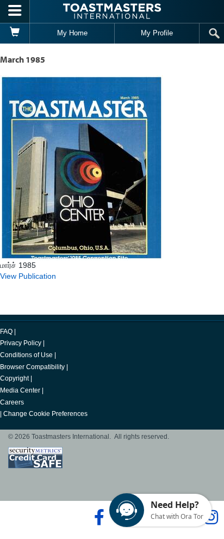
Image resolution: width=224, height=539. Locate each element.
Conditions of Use (26, 355)
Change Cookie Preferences (45, 414)
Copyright (14, 378)
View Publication (28, 276)
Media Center (20, 390)
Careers (12, 402)
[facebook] (97, 517)
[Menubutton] (15, 11)
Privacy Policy (20, 343)
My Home (72, 33)
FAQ (6, 331)
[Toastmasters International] (112, 11)
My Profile (157, 33)
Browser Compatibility (32, 367)
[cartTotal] (15, 33)
